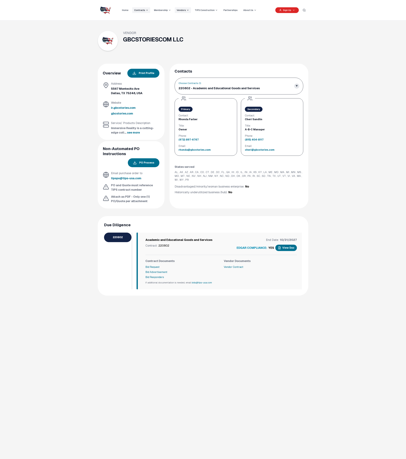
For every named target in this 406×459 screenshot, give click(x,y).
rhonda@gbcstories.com (195, 149)
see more (133, 132)
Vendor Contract (233, 266)
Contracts (139, 10)
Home (125, 10)
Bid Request (152, 266)
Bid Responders (154, 277)
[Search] (304, 10)
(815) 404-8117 (254, 139)
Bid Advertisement (156, 272)
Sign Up (287, 10)
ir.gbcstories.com (123, 107)
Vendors (181, 10)
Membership (161, 10)
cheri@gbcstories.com (260, 149)
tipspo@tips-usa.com (126, 178)
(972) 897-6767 (189, 139)
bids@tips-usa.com (202, 282)
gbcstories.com (122, 113)
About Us (248, 10)
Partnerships (230, 10)
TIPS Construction (205, 10)
